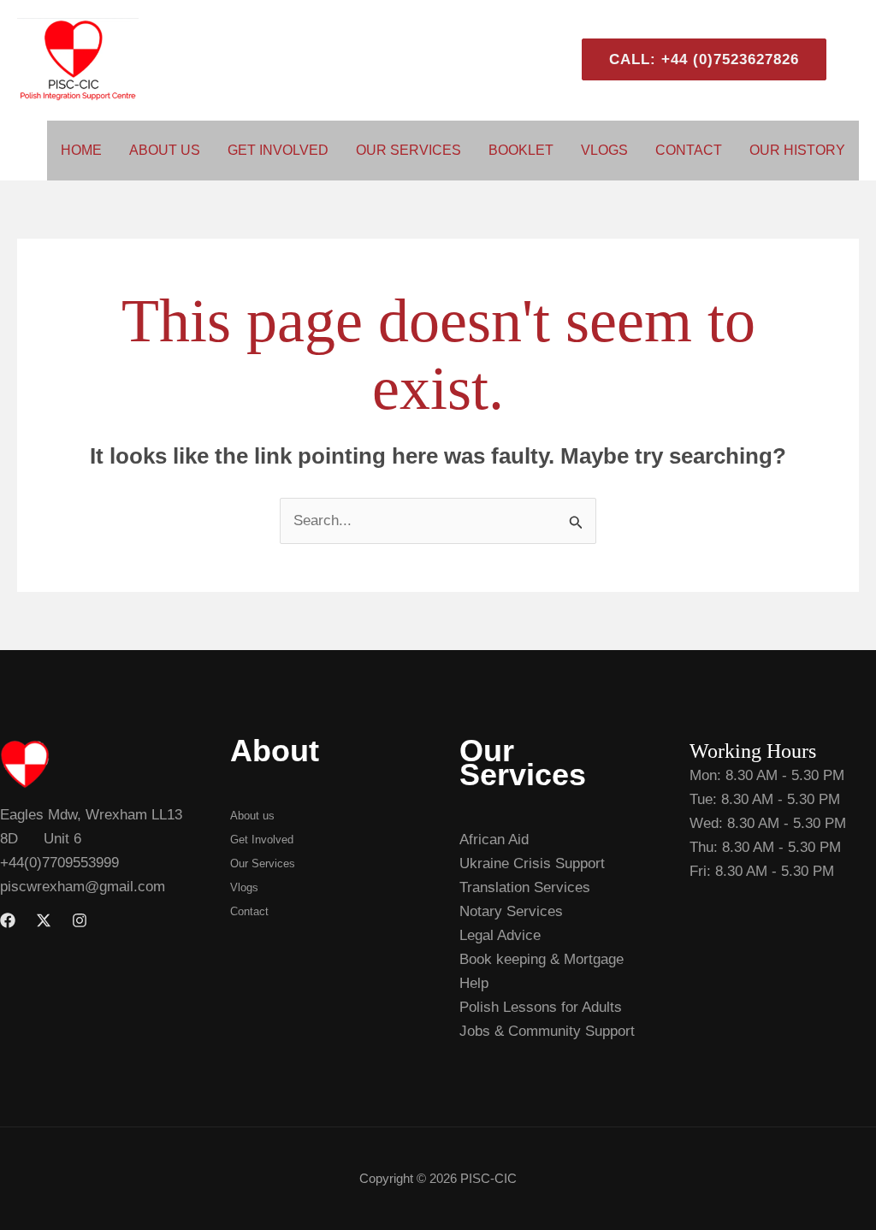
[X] (43, 920)
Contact (688, 150)
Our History (797, 150)
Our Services (408, 150)
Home (81, 150)
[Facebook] (7, 920)
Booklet (520, 150)
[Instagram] (79, 920)
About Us (164, 150)
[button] (697, 59)
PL (851, 59)
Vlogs (604, 150)
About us (252, 815)
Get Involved (278, 150)
